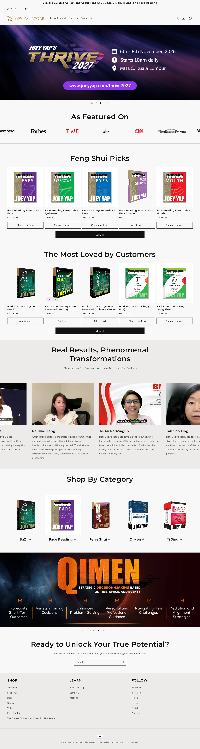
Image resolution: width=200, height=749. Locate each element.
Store (27, 8)
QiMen (135, 539)
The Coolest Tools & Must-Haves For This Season (31, 718)
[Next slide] (108, 103)
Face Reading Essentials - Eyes (98, 212)
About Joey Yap (77, 687)
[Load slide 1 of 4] (90, 630)
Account (74, 698)
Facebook (136, 687)
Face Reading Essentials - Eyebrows (61, 212)
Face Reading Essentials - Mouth (173, 212)
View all (100, 235)
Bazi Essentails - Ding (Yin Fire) (136, 308)
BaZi (23, 539)
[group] (100, 62)
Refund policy (134, 742)
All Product (12, 687)
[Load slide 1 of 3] (92, 103)
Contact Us (75, 692)
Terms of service (118, 742)
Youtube (136, 708)
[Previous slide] (85, 103)
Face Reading (61, 539)
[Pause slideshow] (115, 103)
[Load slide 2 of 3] (96, 103)
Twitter (135, 703)
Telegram (136, 713)
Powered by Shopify (86, 742)
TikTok (135, 698)
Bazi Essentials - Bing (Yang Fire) (171, 308)
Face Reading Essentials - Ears (24, 212)
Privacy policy (103, 742)
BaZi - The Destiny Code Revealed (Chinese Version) (100, 308)
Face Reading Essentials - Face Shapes (136, 212)
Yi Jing (173, 539)
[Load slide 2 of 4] (94, 630)
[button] (73, 18)
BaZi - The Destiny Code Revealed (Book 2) (60, 308)
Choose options (25, 225)
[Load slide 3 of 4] (98, 630)
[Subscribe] (123, 662)
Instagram (136, 692)
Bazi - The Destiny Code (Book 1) (22, 308)
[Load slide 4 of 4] (103, 630)
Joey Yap (11, 8)
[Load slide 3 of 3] (101, 103)
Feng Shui (98, 539)
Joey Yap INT (72, 742)
